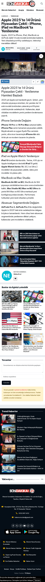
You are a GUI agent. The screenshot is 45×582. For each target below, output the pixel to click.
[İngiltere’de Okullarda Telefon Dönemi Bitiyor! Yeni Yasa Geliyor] (12, 339)
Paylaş (6, 81)
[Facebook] (13, 525)
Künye (12, 569)
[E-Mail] (15, 278)
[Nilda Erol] (7, 275)
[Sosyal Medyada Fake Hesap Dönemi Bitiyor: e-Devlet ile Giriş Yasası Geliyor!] (33, 296)
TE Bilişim (28, 573)
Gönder (6, 383)
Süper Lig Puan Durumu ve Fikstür (12, 556)
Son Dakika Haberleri (12, 561)
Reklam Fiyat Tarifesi (34, 569)
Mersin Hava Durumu (33, 542)
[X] (17, 525)
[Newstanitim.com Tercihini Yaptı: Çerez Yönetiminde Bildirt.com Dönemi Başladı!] (33, 339)
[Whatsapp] (28, 525)
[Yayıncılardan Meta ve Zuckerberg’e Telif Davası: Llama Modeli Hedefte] (12, 318)
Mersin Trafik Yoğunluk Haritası (32, 549)
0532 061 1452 (24, 513)
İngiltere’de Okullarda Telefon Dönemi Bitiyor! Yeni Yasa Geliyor (10, 348)
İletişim (6, 569)
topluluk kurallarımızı (21, 390)
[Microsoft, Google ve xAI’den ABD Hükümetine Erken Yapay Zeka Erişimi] (33, 318)
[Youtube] (24, 525)
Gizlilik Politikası (20, 569)
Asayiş (21, 10)
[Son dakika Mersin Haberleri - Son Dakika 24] (21, 3)
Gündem (30, 10)
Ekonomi (39, 10)
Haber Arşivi (30, 561)
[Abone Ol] (42, 82)
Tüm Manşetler (31, 555)
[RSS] (32, 525)
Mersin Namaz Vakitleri (13, 548)
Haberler (4, 16)
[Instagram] (20, 525)
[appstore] (13, 532)
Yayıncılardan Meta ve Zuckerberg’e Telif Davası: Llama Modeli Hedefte (11, 327)
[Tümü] (42, 479)
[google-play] (31, 532)
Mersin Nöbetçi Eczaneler (9, 543)
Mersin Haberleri (9, 10)
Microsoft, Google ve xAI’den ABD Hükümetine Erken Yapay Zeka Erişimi (32, 327)
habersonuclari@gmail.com (24, 517)
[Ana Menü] (2, 4)
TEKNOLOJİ (14, 16)
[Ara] (42, 3)
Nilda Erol (17, 274)
